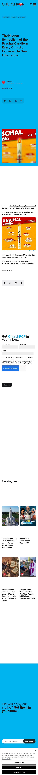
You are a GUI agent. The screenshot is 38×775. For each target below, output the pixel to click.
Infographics (21, 17)
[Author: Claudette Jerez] (4, 523)
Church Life (6, 17)
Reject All (19, 767)
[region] (19, 761)
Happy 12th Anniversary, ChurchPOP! (24, 541)
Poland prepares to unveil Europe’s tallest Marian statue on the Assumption (9, 543)
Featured (13, 17)
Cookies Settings (19, 762)
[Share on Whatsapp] (10, 100)
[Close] (36, 751)
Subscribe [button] (29, 741)
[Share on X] (16, 100)
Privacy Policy (28, 363)
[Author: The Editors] (3, 82)
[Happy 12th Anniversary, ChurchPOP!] (27, 516)
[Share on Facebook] (4, 100)
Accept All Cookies (19, 772)
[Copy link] (21, 100)
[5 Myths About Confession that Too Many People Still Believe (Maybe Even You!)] (27, 567)
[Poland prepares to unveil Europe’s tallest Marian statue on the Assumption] (10, 516)
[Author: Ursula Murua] (22, 523)
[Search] (31, 4)
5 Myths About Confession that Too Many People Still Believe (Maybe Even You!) (27, 594)
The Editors (9, 81)
